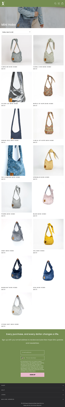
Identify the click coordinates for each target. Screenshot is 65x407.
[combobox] (23, 358)
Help (3, 390)
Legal (3, 394)
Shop (3, 385)
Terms (34, 371)
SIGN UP (32, 375)
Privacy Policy (29, 371)
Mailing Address (7, 399)
